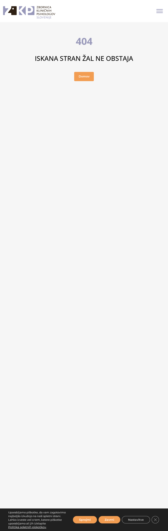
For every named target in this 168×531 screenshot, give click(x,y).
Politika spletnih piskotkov (27, 527)
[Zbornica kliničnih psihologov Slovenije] (29, 11)
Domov (84, 76)
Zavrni (109, 520)
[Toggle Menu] (159, 11)
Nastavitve (136, 520)
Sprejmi (85, 520)
